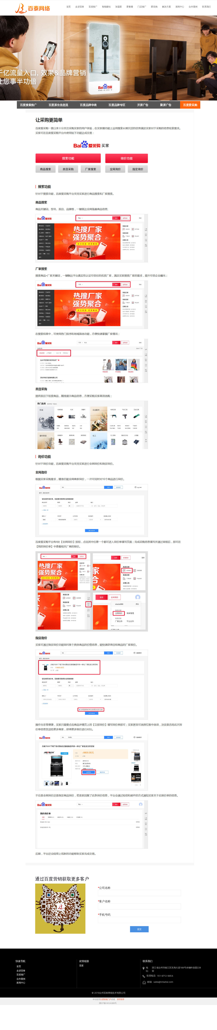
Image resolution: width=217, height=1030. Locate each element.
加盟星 (118, 6)
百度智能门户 (105, 999)
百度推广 (93, 6)
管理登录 (120, 999)
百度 (81, 965)
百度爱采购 (190, 104)
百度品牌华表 (88, 104)
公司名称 (104, 887)
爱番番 (129, 6)
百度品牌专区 (116, 104)
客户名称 (104, 901)
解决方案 (166, 6)
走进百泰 (79, 6)
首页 (68, 6)
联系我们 (206, 6)
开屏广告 (142, 104)
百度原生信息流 (58, 104)
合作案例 (193, 6)
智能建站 (106, 6)
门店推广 (142, 6)
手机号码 (104, 914)
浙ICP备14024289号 (108, 1003)
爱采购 (154, 6)
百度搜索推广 (28, 104)
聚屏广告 (165, 104)
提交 (139, 929)
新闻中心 (180, 6)
